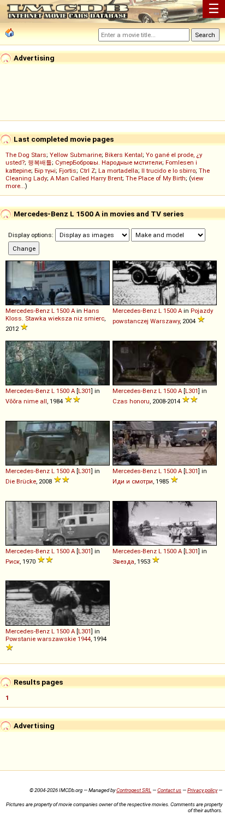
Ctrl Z (87, 170)
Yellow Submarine (76, 155)
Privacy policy (202, 790)
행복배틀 (40, 162)
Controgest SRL (133, 790)
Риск (12, 561)
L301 (84, 391)
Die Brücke (20, 481)
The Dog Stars (25, 155)
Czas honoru (131, 401)
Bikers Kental (124, 155)
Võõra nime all (26, 401)
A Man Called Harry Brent (86, 178)
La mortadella (118, 170)
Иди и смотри (132, 481)
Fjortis (67, 170)
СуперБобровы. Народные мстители (108, 162)
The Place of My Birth (156, 178)
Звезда (123, 561)
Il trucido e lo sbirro (168, 170)
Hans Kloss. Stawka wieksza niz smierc (54, 314)
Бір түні (45, 170)
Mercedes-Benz (27, 311)
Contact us (169, 790)
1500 (62, 311)
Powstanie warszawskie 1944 (48, 639)
